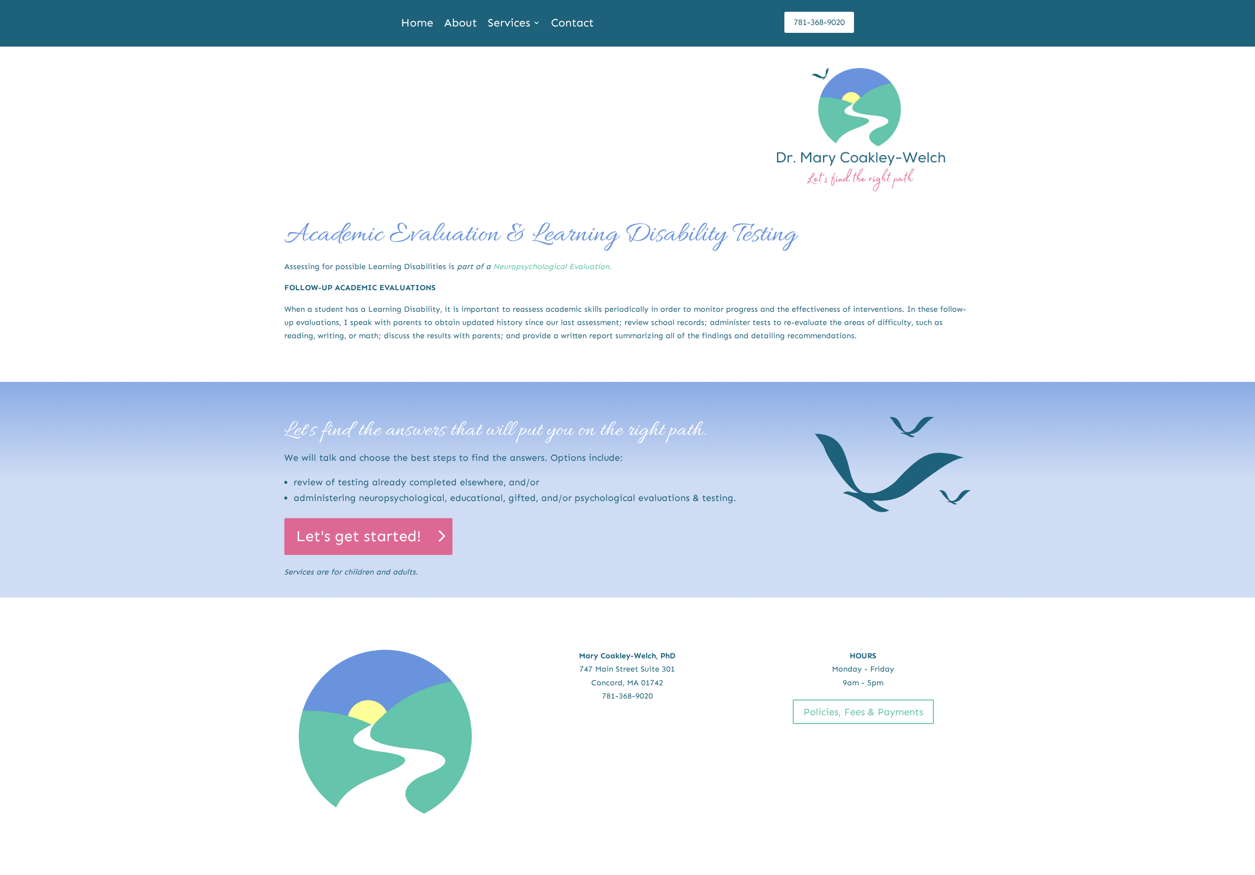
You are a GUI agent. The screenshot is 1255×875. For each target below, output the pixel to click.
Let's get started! (358, 536)
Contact (572, 24)
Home (417, 24)
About (460, 24)
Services (509, 24)
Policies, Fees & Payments (863, 712)
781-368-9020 (819, 22)
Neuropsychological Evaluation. (552, 266)
